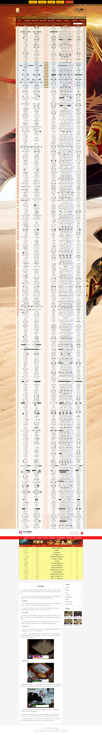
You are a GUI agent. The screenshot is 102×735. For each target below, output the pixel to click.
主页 (21, 538)
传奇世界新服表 (78, 538)
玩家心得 (26, 538)
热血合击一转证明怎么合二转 (68, 625)
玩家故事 (39, 538)
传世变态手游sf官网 (68, 604)
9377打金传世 (67, 594)
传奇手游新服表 (61, 538)
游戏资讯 (45, 538)
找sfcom (66, 592)
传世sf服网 (67, 599)
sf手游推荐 (67, 589)
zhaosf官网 (67, 587)
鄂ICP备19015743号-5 (64, 729)
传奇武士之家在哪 (77, 625)
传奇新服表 (52, 538)
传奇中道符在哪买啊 (67, 617)
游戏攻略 (33, 538)
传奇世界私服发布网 (68, 597)
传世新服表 (69, 538)
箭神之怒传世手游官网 (69, 601)
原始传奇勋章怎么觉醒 (77, 617)
